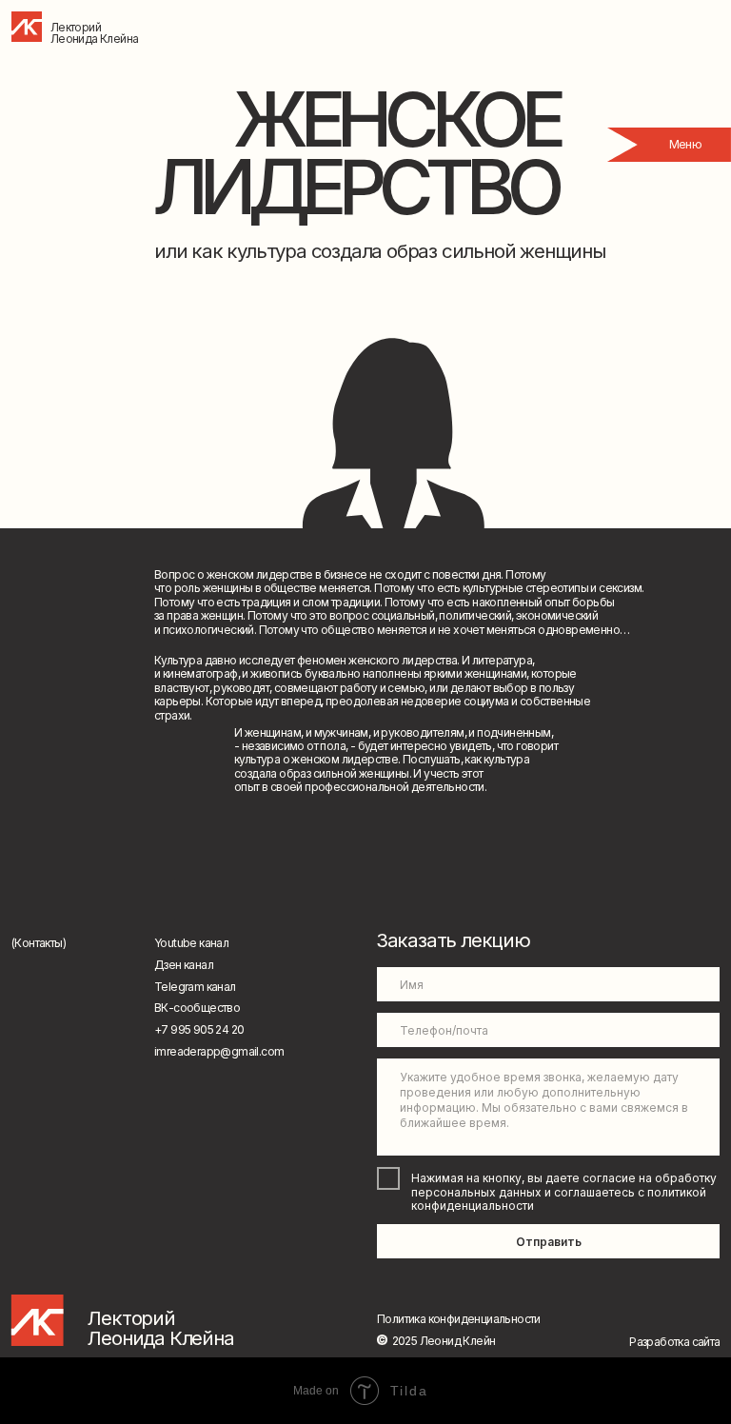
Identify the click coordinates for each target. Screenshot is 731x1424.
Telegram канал (195, 986)
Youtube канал (191, 943)
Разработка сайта (674, 1342)
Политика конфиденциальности (459, 1319)
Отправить (549, 1242)
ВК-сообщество (197, 1007)
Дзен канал (183, 965)
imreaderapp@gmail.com (219, 1051)
